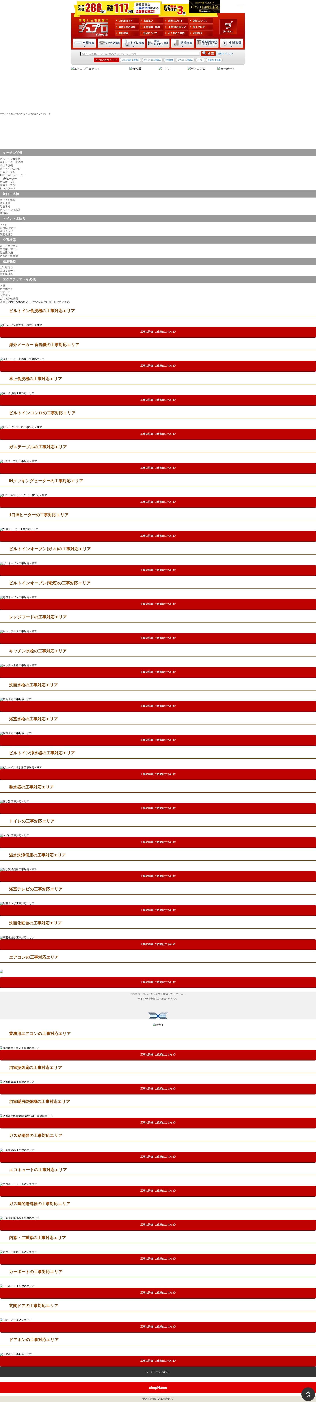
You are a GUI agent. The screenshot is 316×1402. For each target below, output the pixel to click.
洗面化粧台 (6, 234)
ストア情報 (150, 1399)
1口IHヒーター (8, 178)
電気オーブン (7, 185)
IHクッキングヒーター (13, 175)
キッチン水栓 (7, 199)
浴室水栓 (5, 206)
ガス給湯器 (6, 267)
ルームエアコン (9, 245)
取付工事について (17, 114)
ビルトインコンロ (10, 168)
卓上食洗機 (6, 165)
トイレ (4, 224)
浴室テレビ (6, 231)
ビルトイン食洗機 (10, 158)
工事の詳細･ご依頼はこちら (156, 331)
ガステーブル (7, 171)
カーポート (6, 288)
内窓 (2, 285)
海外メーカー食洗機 (11, 162)
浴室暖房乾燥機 (9, 255)
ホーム (3, 114)
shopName (158, 1387)
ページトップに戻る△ (158, 1371)
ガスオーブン (7, 181)
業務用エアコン (9, 249)
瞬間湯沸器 (6, 273)
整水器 (4, 213)
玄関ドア (5, 292)
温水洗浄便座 (7, 227)
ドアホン (5, 295)
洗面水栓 (5, 203)
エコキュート (7, 270)
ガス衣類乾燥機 (9, 298)
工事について (167, 1399)
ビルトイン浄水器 (10, 209)
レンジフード (7, 188)
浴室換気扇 (6, 252)
